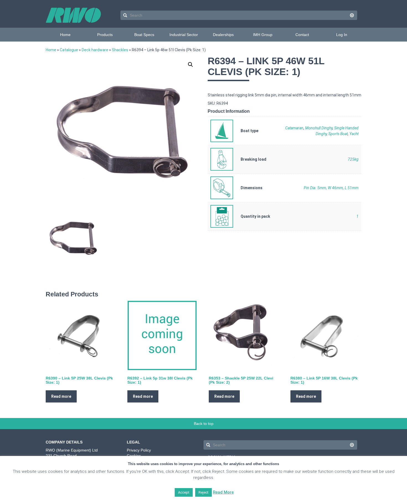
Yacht (354, 134)
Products (105, 34)
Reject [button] (203, 492)
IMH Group (262, 34)
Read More (223, 492)
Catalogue (69, 50)
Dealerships (223, 34)
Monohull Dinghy (319, 128)
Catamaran (294, 128)
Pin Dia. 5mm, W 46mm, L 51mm (331, 188)
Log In (341, 34)
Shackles (120, 50)
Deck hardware (95, 50)
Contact (302, 34)
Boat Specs (144, 34)
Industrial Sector (183, 34)
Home (65, 34)
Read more (61, 396)
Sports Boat (338, 134)
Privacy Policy (139, 450)
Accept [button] (183, 492)
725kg (353, 159)
